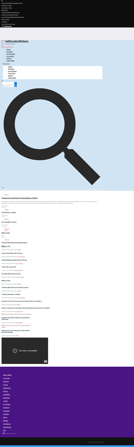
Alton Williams (21, 256)
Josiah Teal (20, 311)
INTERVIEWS (11, 54)
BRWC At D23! (6, 233)
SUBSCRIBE (10, 61)
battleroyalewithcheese (16, 41)
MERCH (9, 59)
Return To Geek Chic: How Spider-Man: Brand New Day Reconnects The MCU (26, 308)
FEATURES (10, 56)
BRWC (19, 249)
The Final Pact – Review (9, 212)
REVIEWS (10, 52)
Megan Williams (19, 270)
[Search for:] (9, 86)
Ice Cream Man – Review (9, 222)
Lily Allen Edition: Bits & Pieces (11, 274)
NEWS (9, 50)
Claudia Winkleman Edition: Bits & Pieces (14, 260)
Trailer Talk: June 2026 (9, 267)
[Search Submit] (15, 84)
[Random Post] (2, 81)
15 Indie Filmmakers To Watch (11, 294)
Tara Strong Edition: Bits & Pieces (12, 253)
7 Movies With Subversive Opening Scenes (14, 242)
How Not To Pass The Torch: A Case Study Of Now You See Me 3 (22, 301)
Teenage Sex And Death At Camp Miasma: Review (20, 198)
